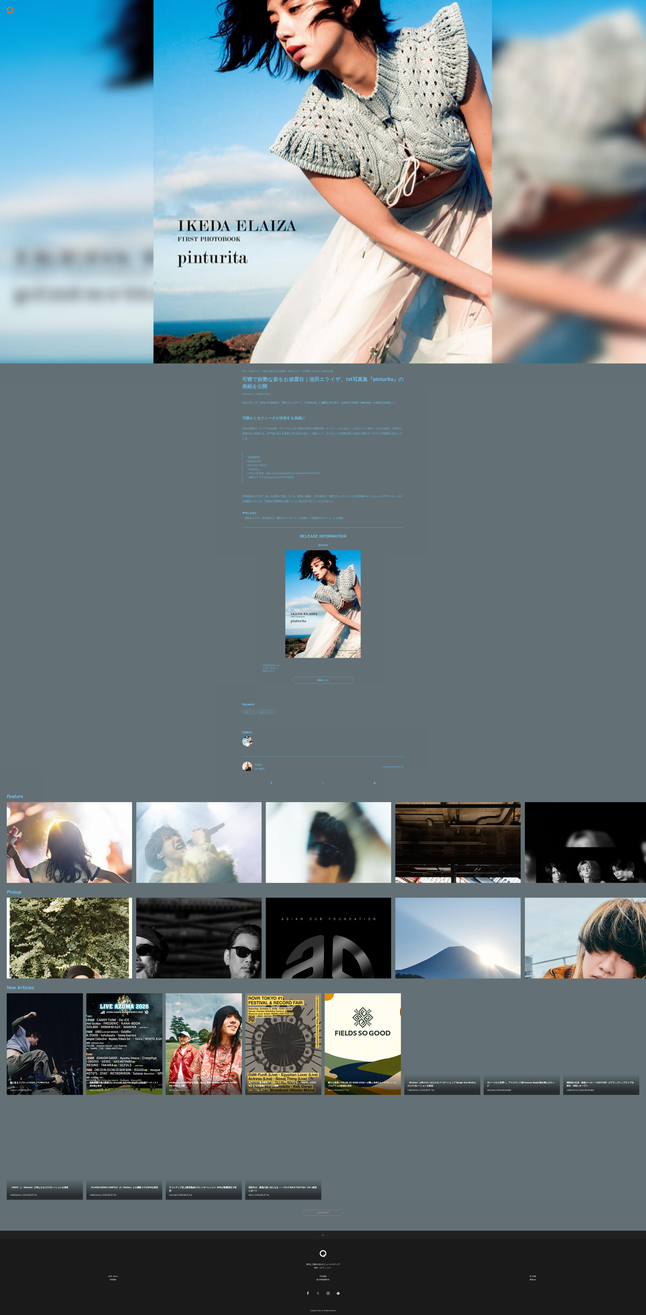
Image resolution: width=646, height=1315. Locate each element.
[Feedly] (338, 1293)
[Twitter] (318, 1293)
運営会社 (533, 1279)
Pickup (14, 892)
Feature (15, 796)
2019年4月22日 (286, 477)
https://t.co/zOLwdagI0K (278, 473)
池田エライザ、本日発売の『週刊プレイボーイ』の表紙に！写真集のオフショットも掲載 (294, 518)
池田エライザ (249, 712)
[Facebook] (308, 1293)
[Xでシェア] (323, 783)
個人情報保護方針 (323, 1279)
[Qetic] (10, 10)
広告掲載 (323, 1276)
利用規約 (113, 1279)
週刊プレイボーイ (292, 402)
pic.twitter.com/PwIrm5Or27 (305, 473)
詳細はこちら (323, 680)
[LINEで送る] (374, 783)
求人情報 (533, 1276)
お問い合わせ (113, 1276)
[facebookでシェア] (271, 783)
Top (243, 371)
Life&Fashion (253, 371)
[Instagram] (328, 1293)
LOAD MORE (323, 1212)
